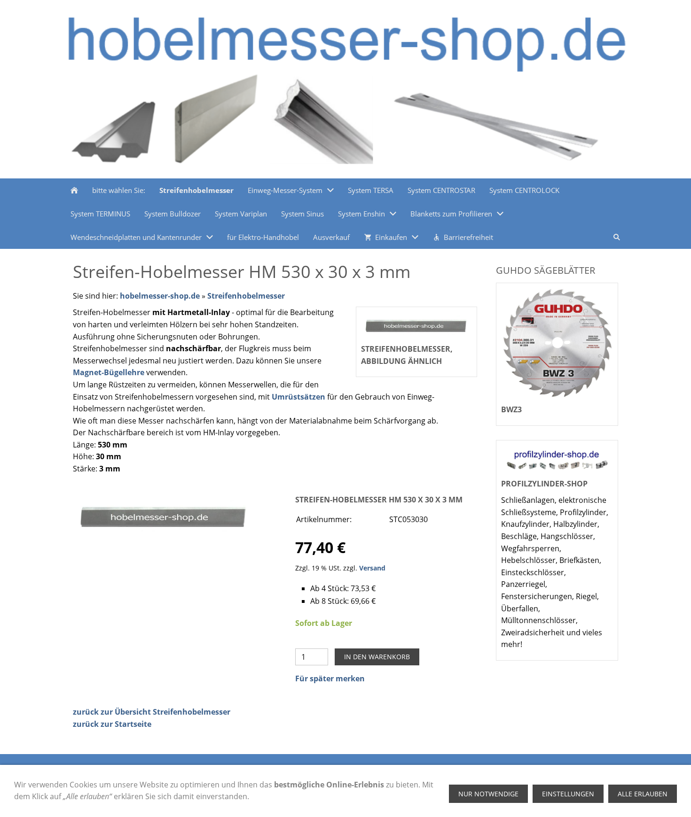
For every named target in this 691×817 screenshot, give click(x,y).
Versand (372, 567)
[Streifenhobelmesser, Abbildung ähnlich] (164, 516)
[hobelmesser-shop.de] (74, 190)
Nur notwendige (488, 793)
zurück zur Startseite (112, 724)
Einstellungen (568, 793)
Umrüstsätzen (298, 397)
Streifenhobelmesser (246, 296)
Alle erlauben (642, 793)
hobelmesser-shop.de (160, 296)
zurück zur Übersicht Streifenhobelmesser (151, 712)
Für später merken (330, 678)
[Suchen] (617, 237)
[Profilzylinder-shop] (557, 459)
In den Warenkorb (377, 656)
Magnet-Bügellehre (108, 372)
